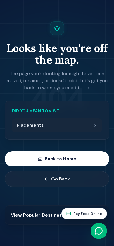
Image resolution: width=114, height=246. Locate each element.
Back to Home (60, 159)
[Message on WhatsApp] (99, 231)
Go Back (60, 179)
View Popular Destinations (41, 215)
